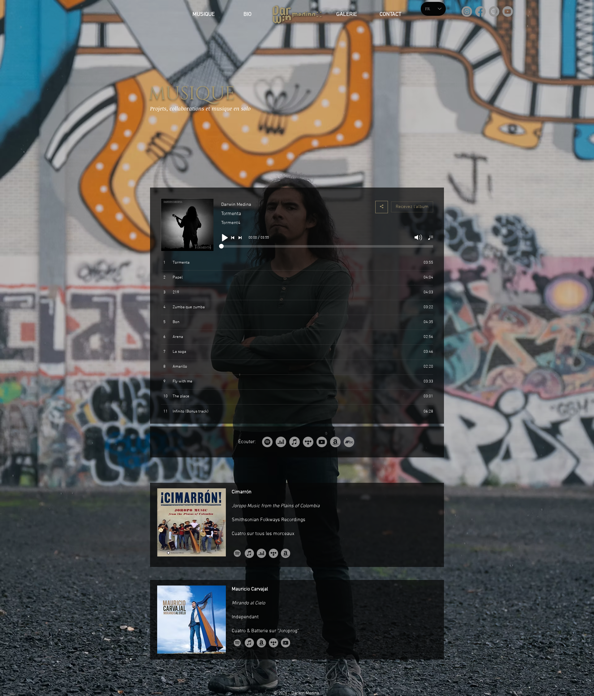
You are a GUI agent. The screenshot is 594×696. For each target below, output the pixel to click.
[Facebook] (480, 11)
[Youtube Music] (321, 442)
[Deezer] (281, 442)
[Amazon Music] (335, 442)
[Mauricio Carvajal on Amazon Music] (261, 642)
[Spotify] (494, 11)
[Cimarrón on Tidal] (273, 553)
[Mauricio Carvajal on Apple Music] (249, 642)
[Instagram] (467, 11)
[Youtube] (507, 11)
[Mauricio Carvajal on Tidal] (273, 642)
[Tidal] (308, 442)
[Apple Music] (294, 442)
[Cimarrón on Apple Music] (249, 553)
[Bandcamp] (349, 442)
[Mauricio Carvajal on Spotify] (237, 642)
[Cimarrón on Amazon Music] (285, 553)
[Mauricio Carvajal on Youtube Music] (285, 642)
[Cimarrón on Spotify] (237, 553)
